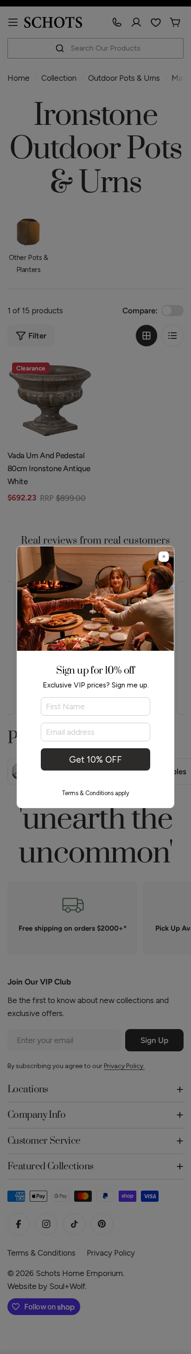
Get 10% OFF (95, 759)
